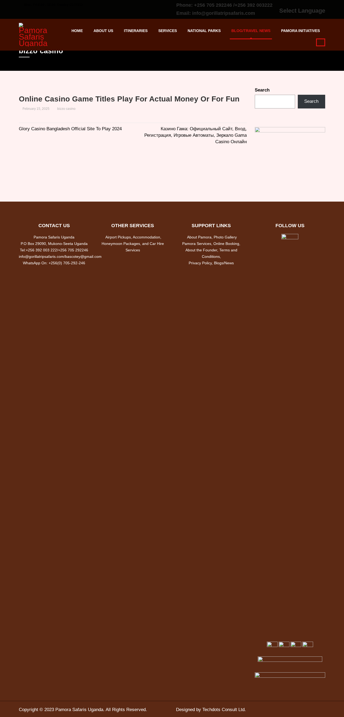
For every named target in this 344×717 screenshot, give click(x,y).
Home (77, 31)
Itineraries (136, 31)
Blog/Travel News (250, 31)
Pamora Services (196, 243)
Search (262, 90)
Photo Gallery (225, 237)
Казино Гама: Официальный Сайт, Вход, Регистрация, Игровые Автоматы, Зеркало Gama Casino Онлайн (195, 135)
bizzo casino (66, 109)
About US (103, 31)
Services (167, 31)
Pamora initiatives (300, 31)
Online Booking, (226, 243)
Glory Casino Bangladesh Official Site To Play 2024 (70, 128)
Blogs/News (224, 263)
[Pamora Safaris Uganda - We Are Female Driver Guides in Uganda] (35, 34)
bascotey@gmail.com (83, 256)
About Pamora (199, 237)
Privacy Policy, (201, 263)
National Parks (204, 31)
